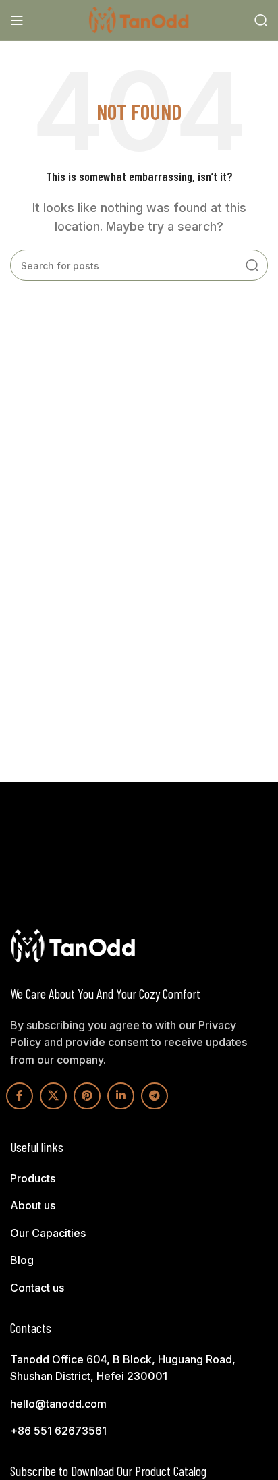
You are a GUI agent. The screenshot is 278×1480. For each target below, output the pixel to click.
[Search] (261, 20)
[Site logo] (139, 19)
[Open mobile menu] (16, 20)
